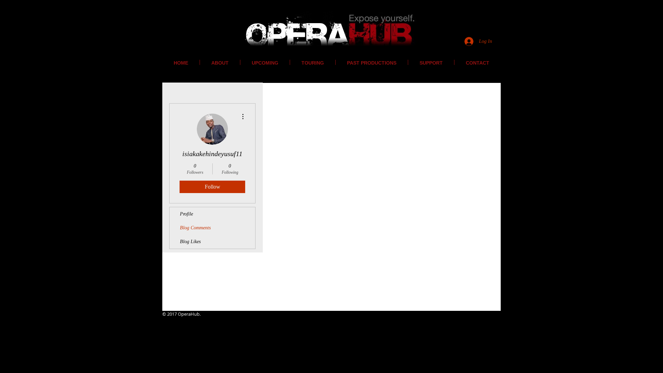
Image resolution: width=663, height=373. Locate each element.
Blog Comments (195, 227)
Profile (186, 214)
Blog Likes (190, 241)
